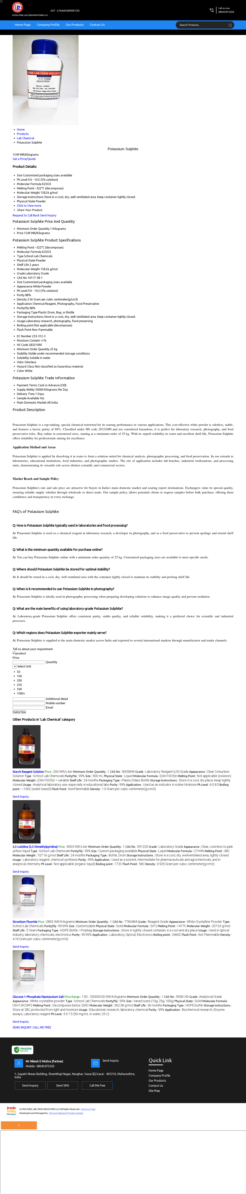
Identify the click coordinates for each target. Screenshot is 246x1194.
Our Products (75, 24)
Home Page (23, 24)
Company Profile (48, 24)
